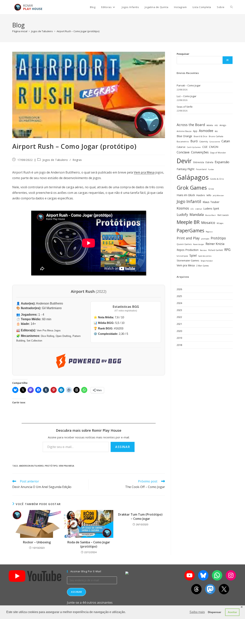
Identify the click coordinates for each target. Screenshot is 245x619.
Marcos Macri (210, 215)
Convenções (200, 152)
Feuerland (201, 169)
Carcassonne (214, 141)
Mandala (196, 214)
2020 (179, 331)
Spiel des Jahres (205, 256)
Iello (209, 195)
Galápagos (193, 177)
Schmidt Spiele (182, 256)
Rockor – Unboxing (37, 542)
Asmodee (206, 130)
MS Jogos (220, 223)
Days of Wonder (218, 152)
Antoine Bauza (184, 131)
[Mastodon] (210, 589)
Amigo (223, 125)
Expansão (222, 162)
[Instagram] (231, 575)
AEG (216, 125)
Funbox (211, 169)
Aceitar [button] (232, 612)
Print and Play (188, 238)
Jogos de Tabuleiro (55, 160)
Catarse (181, 147)
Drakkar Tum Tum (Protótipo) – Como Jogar (140, 516)
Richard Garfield (215, 250)
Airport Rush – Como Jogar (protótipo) (78, 31)
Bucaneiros (183, 141)
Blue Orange (184, 136)
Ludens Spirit (211, 208)
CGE (204, 147)
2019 (179, 338)
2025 (179, 296)
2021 (179, 324)
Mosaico (208, 222)
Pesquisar (183, 54)
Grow (211, 189)
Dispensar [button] (214, 612)
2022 (179, 317)
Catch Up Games (194, 147)
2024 (179, 303)
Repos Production (187, 250)
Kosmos (183, 208)
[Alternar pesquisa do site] (231, 7)
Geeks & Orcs (217, 179)
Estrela (209, 162)
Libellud (198, 209)
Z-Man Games (202, 265)
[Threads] (196, 589)
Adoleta (210, 125)
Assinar (122, 447)
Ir (227, 60)
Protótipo (51, 465)
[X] (224, 589)
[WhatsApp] (217, 575)
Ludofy (182, 214)
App (195, 131)
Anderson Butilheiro (31, 465)
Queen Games (184, 244)
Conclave (183, 152)
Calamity (203, 141)
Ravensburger (198, 244)
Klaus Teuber (211, 202)
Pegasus (209, 231)
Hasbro (200, 195)
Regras (77, 160)
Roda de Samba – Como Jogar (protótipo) (88, 544)
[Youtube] (189, 575)
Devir (184, 161)
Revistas (203, 250)
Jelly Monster (218, 195)
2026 (179, 289)
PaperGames (190, 230)
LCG (192, 209)
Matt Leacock (223, 215)
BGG (216, 131)
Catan (225, 141)
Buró (194, 141)
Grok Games (192, 187)
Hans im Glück (186, 195)
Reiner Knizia (215, 244)
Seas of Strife (185, 106)
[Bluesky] (203, 575)
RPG (227, 249)
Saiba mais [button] (197, 612)
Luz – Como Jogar (186, 96)
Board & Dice (200, 136)
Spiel (193, 255)
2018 (179, 345)
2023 (179, 310)
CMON (213, 147)
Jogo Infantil (189, 201)
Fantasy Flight (185, 169)
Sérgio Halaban (207, 261)
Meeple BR (188, 222)
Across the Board (191, 124)
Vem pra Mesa (144, 172)
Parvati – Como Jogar (189, 85)
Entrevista (198, 162)
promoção (205, 238)
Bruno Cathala (216, 136)
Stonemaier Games (188, 260)
